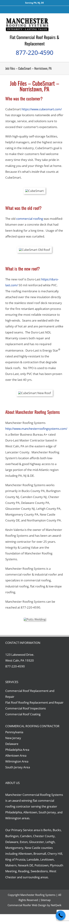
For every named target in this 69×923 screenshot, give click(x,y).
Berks (47, 830)
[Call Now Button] (60, 915)
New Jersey (13, 738)
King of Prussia (15, 859)
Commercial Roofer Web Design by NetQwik (34, 905)
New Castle (32, 848)
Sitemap (46, 900)
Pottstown (41, 865)
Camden (26, 836)
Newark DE (25, 865)
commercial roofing (29, 219)
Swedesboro (39, 871)
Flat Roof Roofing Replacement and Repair (34, 702)
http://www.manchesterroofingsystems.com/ (36, 429)
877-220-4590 (34, 52)
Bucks (57, 830)
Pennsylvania (14, 732)
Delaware (11, 744)
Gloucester (36, 842)
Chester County (44, 836)
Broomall (39, 854)
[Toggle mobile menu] (62, 19)
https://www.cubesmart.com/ (42, 109)
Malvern (10, 865)
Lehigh (50, 842)
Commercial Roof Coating (23, 714)
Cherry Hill (54, 854)
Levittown (47, 859)
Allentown (25, 854)
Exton (24, 842)
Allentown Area (15, 755)
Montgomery (14, 848)
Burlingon (12, 836)
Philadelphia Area (17, 750)
